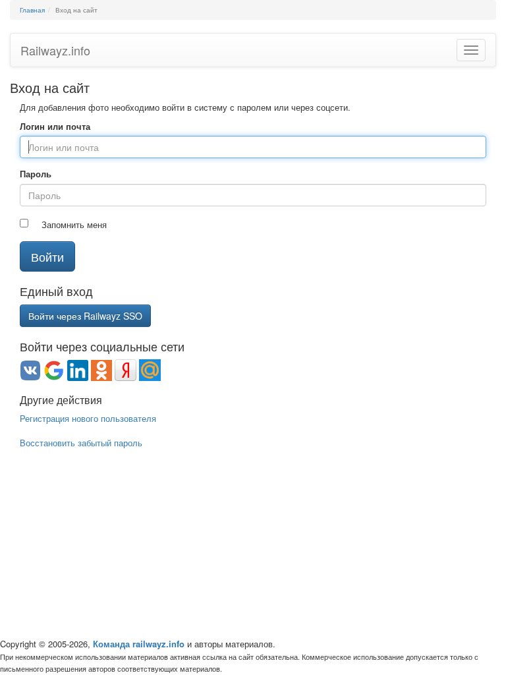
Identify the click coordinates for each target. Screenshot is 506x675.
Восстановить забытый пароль (81, 442)
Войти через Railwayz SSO (85, 315)
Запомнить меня (74, 225)
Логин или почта (55, 126)
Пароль (35, 174)
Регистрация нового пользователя (88, 418)
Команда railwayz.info (138, 643)
